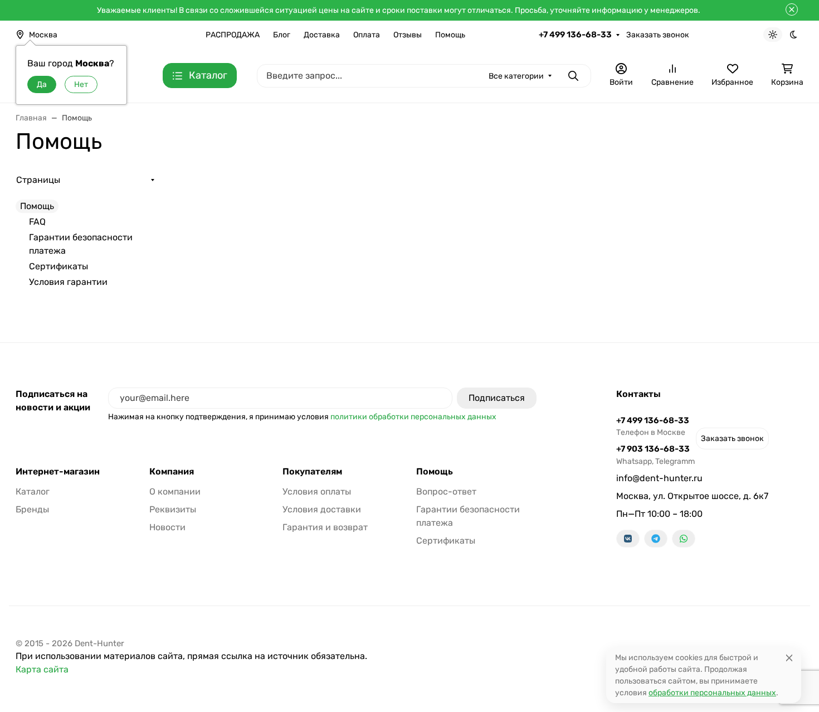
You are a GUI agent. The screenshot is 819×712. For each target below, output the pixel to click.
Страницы (38, 180)
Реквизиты (172, 509)
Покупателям (312, 471)
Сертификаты (58, 266)
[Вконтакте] (628, 539)
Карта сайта (42, 669)
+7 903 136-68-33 (655, 455)
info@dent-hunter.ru (659, 478)
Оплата (366, 35)
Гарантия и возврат (325, 527)
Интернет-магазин (58, 471)
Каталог (33, 491)
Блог (281, 35)
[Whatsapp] (683, 539)
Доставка (322, 35)
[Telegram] (655, 539)
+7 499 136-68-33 (575, 35)
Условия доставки (321, 509)
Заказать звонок (657, 35)
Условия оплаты (316, 491)
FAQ (37, 221)
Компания (171, 471)
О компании (175, 491)
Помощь (450, 35)
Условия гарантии (68, 282)
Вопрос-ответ (446, 491)
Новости (167, 527)
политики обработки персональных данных (413, 417)
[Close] (789, 657)
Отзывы (407, 35)
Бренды (32, 509)
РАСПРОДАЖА (233, 35)
